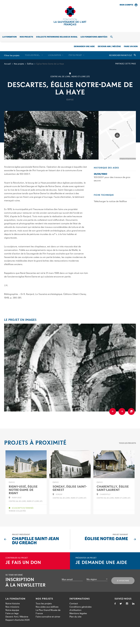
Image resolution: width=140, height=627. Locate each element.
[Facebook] (115, 604)
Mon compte (126, 5)
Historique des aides (106, 168)
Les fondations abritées (94, 37)
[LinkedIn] (133, 604)
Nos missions (12, 606)
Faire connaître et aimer (48, 616)
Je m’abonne (123, 581)
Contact (73, 603)
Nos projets (26, 37)
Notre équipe (12, 610)
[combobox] (33, 55)
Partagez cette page (125, 63)
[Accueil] (70, 16)
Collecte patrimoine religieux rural (57, 37)
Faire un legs (12, 613)
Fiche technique (104, 195)
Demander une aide (84, 46)
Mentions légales (78, 613)
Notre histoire (12, 603)
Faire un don (131, 46)
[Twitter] (120, 604)
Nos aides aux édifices (47, 606)
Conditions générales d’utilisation (80, 608)
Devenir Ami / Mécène (109, 46)
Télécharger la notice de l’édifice (110, 201)
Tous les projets (127, 443)
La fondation (9, 37)
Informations (79, 598)
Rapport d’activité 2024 (17, 620)
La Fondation (15, 598)
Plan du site (75, 616)
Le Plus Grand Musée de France (48, 612)
